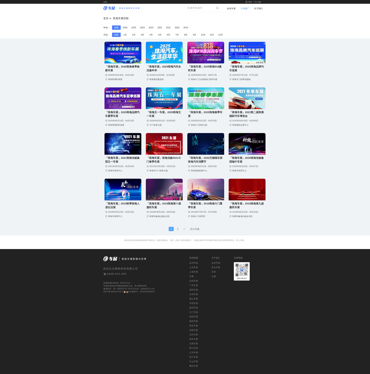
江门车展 (193, 312)
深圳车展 (193, 281)
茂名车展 (193, 325)
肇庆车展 (193, 366)
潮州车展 (193, 290)
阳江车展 (193, 348)
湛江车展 (193, 357)
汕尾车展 (193, 343)
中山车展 (193, 361)
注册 (259, 2)
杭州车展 (193, 263)
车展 (105, 286)
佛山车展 (193, 299)
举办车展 (216, 267)
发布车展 (231, 8)
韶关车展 (193, 339)
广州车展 (193, 285)
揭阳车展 (193, 316)
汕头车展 (193, 334)
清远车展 (193, 330)
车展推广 (244, 8)
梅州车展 (193, 321)
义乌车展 (193, 267)
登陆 (250, 2)
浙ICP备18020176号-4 (113, 292)
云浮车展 (193, 352)
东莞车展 (193, 294)
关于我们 (258, 8)
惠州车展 (193, 308)
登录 (214, 272)
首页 (106, 18)
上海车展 (193, 272)
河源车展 (193, 303)
